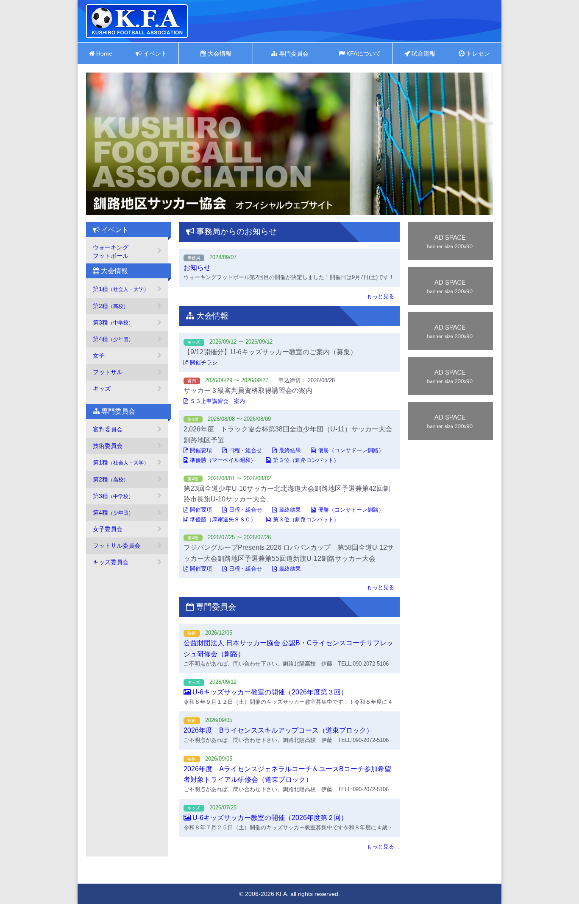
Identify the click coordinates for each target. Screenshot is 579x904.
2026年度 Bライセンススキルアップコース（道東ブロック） (278, 730)
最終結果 (290, 450)
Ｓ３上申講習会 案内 (217, 401)
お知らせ (197, 267)
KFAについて (363, 53)
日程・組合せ (245, 450)
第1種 (121, 288)
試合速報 (422, 53)
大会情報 (218, 53)
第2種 (110, 305)
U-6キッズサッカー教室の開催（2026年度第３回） (269, 692)
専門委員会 (293, 53)
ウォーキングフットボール (110, 251)
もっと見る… (383, 296)
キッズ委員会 (110, 562)
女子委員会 (107, 529)
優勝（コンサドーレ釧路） (351, 450)
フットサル (107, 372)
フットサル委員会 (116, 545)
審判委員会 (107, 429)
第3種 (113, 322)
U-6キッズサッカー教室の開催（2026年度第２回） (269, 817)
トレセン (477, 53)
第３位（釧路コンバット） (306, 460)
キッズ (102, 388)
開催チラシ (203, 362)
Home (103, 53)
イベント (154, 53)
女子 (99, 355)
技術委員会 (107, 445)
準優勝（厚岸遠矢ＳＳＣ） (223, 519)
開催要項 (201, 450)
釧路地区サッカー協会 (137, 21)
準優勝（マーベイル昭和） (223, 460)
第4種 (113, 339)
